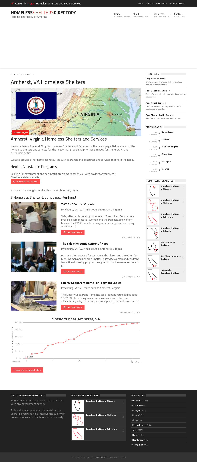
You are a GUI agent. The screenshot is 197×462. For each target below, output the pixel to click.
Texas (135, 430)
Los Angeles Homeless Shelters (170, 271)
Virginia (21, 74)
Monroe (165, 168)
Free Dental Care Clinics (158, 90)
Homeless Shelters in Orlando (170, 229)
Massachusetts (139, 425)
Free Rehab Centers (156, 102)
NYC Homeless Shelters (168, 243)
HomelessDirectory (43, 12)
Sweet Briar (167, 132)
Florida (135, 415)
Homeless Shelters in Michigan (170, 201)
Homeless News (177, 3)
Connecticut (137, 444)
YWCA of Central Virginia (77, 204)
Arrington (166, 161)
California (136, 405)
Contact (179, 15)
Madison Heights (170, 146)
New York (136, 400)
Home (140, 3)
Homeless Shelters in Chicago (170, 187)
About (149, 3)
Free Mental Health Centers (159, 115)
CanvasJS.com (136, 362)
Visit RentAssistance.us (26, 181)
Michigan (136, 410)
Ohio (134, 420)
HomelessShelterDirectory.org (98, 457)
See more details (73, 232)
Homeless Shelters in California (170, 215)
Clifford (165, 139)
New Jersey (137, 439)
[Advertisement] (98, 46)
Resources (161, 3)
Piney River (167, 154)
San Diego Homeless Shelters (171, 257)
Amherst (30, 74)
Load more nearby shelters (28, 369)
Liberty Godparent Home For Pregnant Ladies (91, 282)
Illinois (135, 434)
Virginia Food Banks (155, 78)
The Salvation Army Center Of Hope (84, 243)
